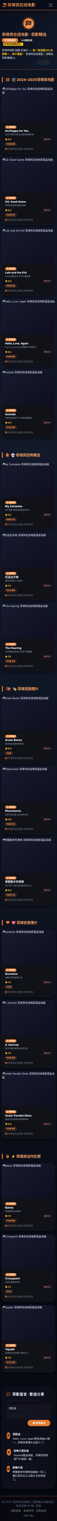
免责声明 (28, 1510)
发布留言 (40, 1423)
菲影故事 (16, 1510)
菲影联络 (41, 1510)
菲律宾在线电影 (21, 5)
